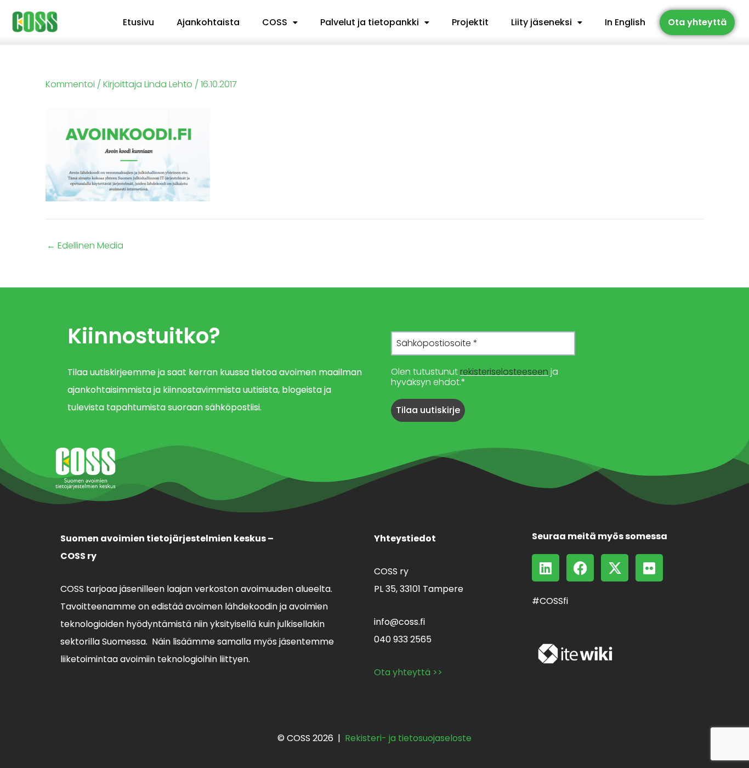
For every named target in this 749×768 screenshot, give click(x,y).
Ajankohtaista (208, 22)
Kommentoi (70, 84)
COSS (274, 22)
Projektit (470, 22)
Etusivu (138, 22)
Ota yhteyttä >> (408, 672)
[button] (280, 22)
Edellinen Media (85, 245)
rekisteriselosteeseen (504, 371)
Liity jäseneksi (541, 22)
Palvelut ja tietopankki (369, 22)
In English (625, 22)
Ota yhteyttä (697, 22)
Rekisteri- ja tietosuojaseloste (408, 738)
